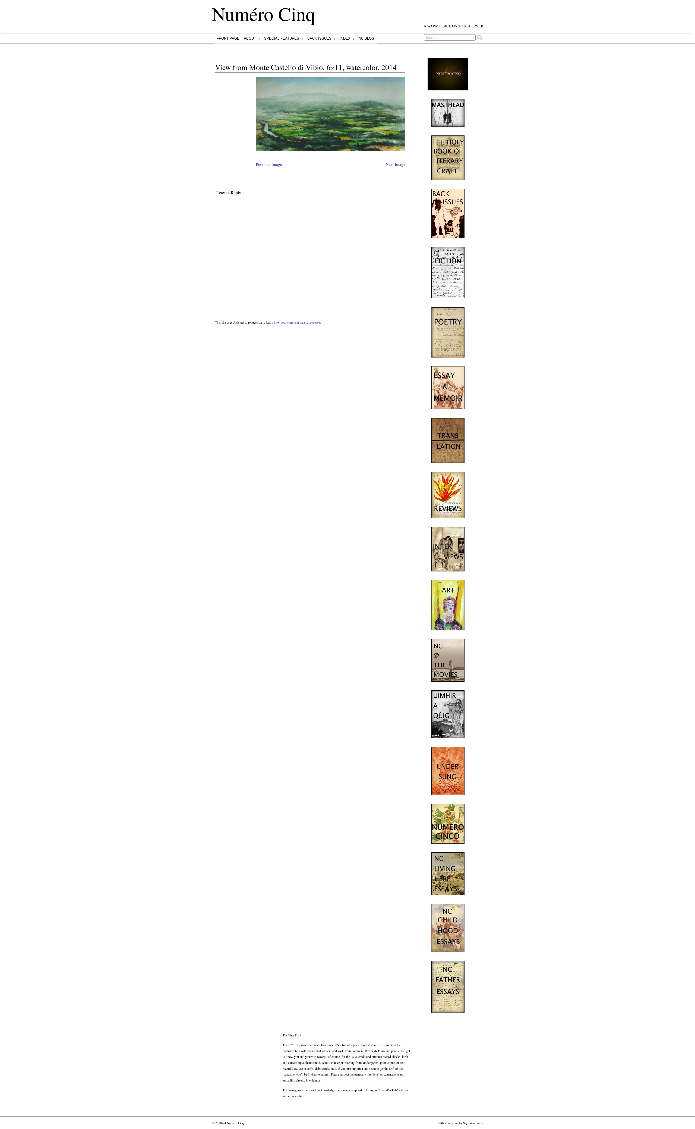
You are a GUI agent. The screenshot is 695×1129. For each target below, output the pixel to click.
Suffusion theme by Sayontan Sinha (460, 1123)
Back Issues (319, 38)
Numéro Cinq (263, 13)
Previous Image (269, 164)
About (250, 38)
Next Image (395, 164)
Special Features (281, 38)
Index (345, 38)
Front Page (228, 38)
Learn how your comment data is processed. (294, 322)
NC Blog (366, 38)
